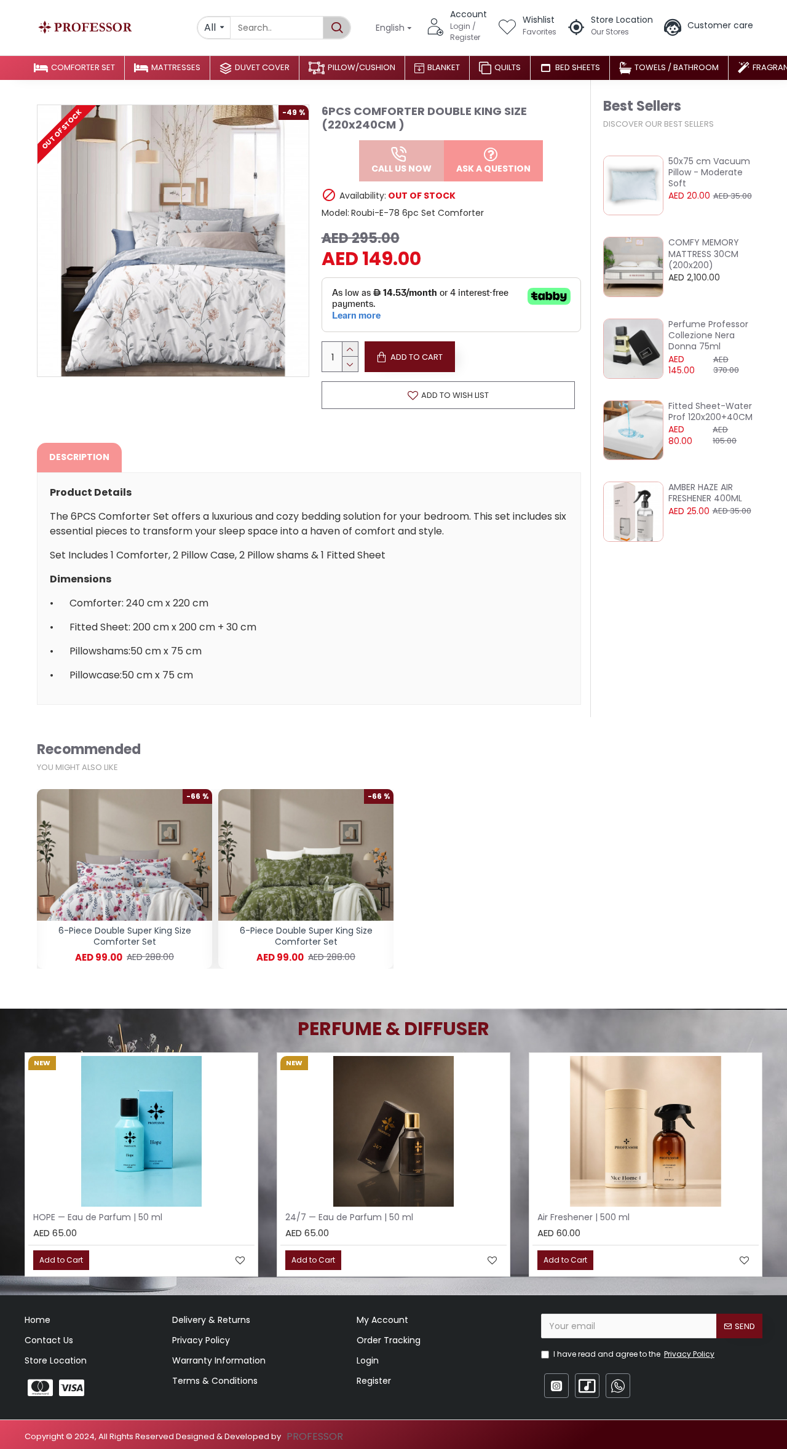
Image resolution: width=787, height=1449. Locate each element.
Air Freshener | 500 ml (82, 1217)
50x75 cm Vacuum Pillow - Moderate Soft (709, 172)
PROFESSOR (315, 1436)
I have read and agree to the (633, 1354)
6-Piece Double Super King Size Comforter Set (124, 936)
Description (79, 457)
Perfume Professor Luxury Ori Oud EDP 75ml (381, 1217)
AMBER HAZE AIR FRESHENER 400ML (705, 493)
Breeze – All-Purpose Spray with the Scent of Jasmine (651, 1217)
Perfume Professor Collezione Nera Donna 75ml (708, 335)
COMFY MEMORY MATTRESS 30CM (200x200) (703, 254)
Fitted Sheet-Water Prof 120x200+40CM (710, 411)
